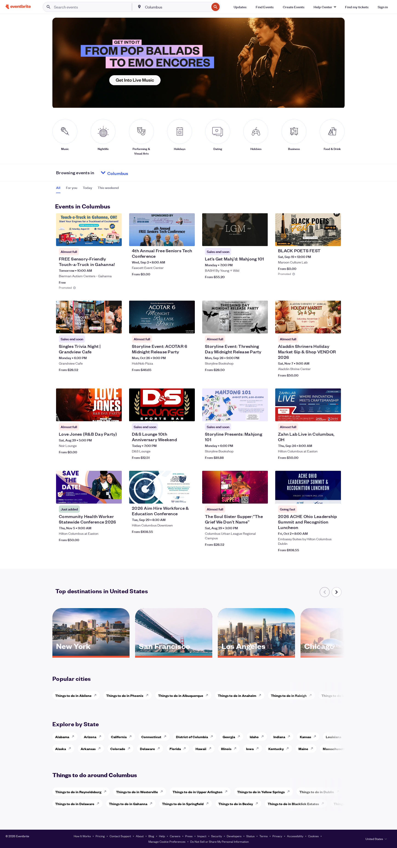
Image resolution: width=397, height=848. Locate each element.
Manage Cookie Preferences (166, 841)
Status (250, 836)
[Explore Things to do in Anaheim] (261, 695)
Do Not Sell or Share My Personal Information (219, 841)
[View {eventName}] (89, 229)
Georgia (229, 736)
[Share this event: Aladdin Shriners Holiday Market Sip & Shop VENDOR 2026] (334, 327)
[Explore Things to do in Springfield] (208, 803)
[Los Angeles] (256, 654)
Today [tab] (87, 187)
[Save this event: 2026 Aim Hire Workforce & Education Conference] (177, 497)
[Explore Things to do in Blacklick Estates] (324, 803)
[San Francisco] (173, 654)
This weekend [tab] (108, 187)
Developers (234, 836)
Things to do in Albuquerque (180, 695)
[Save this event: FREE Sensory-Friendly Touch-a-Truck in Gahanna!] (104, 239)
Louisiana (333, 736)
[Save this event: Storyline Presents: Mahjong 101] (250, 414)
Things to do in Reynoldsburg (78, 791)
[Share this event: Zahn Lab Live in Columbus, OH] (334, 414)
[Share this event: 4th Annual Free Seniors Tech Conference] (188, 239)
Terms (263, 836)
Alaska (60, 748)
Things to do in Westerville (137, 791)
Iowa (250, 748)
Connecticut (151, 736)
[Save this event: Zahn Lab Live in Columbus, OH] (323, 414)
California (119, 736)
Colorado (117, 748)
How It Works (82, 836)
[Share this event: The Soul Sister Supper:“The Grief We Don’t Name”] (261, 497)
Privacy (277, 836)
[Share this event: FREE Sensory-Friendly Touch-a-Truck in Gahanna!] (115, 239)
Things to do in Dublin (316, 791)
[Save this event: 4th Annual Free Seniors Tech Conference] (177, 239)
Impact (201, 836)
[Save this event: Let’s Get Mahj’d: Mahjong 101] (250, 239)
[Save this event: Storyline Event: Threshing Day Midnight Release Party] (250, 327)
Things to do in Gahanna (128, 803)
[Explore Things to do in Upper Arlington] (227, 791)
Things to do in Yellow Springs (261, 791)
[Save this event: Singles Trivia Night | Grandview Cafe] (104, 327)
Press (189, 836)
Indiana (279, 736)
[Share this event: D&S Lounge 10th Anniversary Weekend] (188, 414)
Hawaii (201, 748)
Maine (303, 748)
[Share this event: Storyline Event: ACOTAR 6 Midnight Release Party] (188, 327)
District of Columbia (192, 736)
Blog (151, 836)
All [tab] (58, 187)
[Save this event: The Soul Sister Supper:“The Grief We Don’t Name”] (250, 497)
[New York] (91, 654)
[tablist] (87, 189)
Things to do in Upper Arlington (197, 791)
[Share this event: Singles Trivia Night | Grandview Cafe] (115, 327)
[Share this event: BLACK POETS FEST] (334, 239)
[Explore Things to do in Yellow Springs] (289, 791)
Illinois (226, 748)
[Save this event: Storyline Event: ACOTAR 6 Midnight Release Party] (177, 327)
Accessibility (295, 836)
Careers (175, 836)
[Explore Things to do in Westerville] (163, 791)
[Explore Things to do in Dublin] (339, 791)
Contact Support (120, 836)
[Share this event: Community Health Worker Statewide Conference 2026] (115, 497)
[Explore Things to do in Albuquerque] (208, 695)
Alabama (62, 736)
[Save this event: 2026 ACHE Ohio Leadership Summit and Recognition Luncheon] (323, 497)
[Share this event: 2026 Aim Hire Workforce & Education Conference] (188, 497)
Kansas (305, 736)
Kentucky (276, 748)
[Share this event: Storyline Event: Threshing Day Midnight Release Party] (261, 327)
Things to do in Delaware (74, 803)
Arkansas (88, 748)
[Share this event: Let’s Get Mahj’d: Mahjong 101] (261, 239)
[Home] (18, 6)
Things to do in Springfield (183, 803)
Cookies (313, 836)
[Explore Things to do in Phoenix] (148, 695)
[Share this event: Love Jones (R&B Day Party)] (115, 414)
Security (216, 836)
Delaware (147, 748)
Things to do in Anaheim (237, 695)
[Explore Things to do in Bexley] (258, 803)
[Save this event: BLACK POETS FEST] (323, 239)
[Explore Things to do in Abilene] (96, 695)
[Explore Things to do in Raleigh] (312, 695)
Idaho (254, 736)
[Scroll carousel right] (337, 592)
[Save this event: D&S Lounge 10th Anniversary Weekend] (177, 414)
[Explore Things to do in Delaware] (99, 803)
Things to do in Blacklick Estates (293, 803)
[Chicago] (339, 654)
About (140, 836)
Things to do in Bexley (235, 803)
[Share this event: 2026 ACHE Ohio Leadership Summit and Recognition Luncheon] (334, 497)
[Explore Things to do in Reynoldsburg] (106, 791)
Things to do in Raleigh (289, 695)
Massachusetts (334, 748)
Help (162, 836)
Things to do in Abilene (73, 695)
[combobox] (177, 7)
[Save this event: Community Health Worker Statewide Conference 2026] (104, 497)
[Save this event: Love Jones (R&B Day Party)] (104, 414)
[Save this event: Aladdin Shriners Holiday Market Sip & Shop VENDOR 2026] (323, 327)
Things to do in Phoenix (124, 695)
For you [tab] (71, 187)
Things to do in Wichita (339, 695)
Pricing (100, 836)
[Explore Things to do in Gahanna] (152, 803)
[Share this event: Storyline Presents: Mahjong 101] (261, 414)
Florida (175, 748)
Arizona (90, 736)
